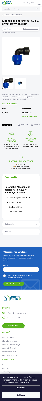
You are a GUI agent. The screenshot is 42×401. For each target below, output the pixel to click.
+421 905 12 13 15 (13, 317)
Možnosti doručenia (29, 116)
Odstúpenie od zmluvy (10, 355)
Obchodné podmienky (9, 341)
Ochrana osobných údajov (11, 345)
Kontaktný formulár (13, 325)
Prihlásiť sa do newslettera (14, 284)
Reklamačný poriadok (9, 348)
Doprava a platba (8, 337)
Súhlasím (21, 395)
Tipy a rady (6, 372)
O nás (4, 365)
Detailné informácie (9, 103)
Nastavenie (21, 388)
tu (28, 382)
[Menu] (39, 3)
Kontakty (5, 368)
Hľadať (37, 9)
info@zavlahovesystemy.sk (16, 313)
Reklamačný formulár (9, 352)
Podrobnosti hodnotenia (30, 29)
